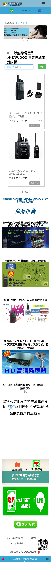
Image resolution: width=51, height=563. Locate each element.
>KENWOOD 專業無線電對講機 (26, 57)
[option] (25, 32)
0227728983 (21, 23)
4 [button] (31, 40)
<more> (38, 121)
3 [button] (27, 40)
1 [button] (19, 40)
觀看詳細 (35, 125)
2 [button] (23, 40)
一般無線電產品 (22, 53)
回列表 (25, 192)
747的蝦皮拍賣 (25, 10)
